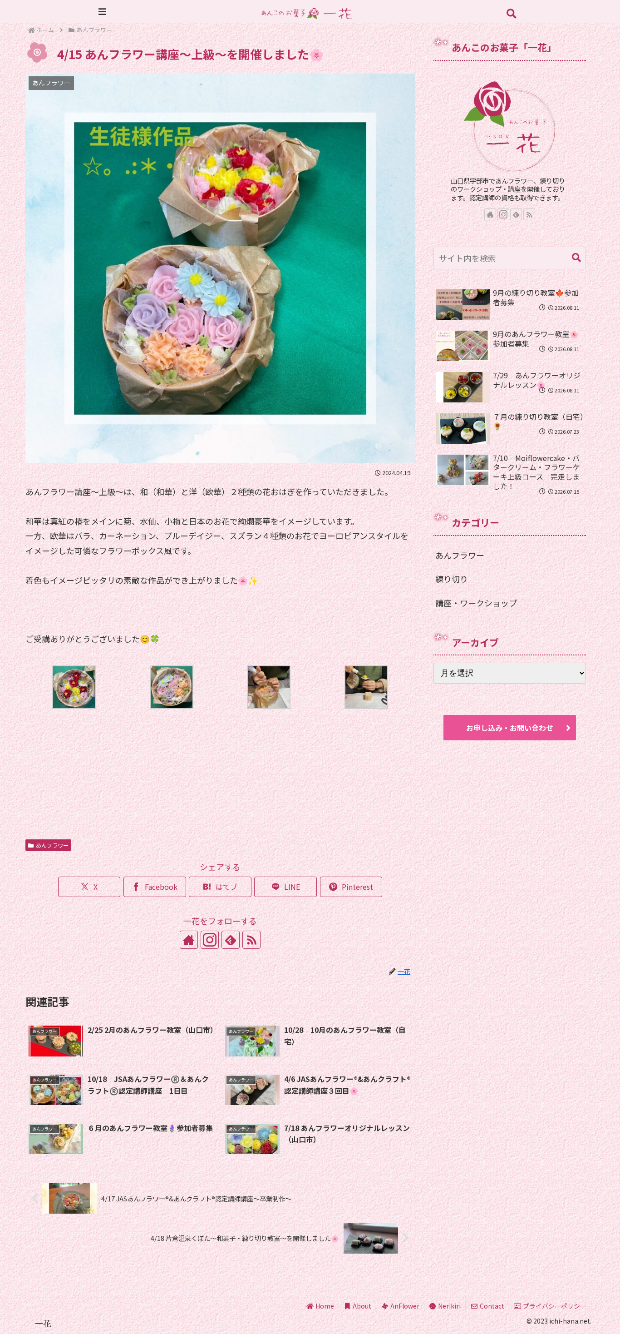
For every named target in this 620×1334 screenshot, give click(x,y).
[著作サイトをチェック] (189, 940)
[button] (576, 258)
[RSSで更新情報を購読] (251, 940)
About (361, 1305)
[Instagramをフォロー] (210, 940)
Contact (491, 1305)
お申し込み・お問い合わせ (509, 727)
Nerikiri (449, 1305)
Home (324, 1305)
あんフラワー (52, 845)
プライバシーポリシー (554, 1305)
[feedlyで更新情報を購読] (230, 940)
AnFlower (404, 1305)
